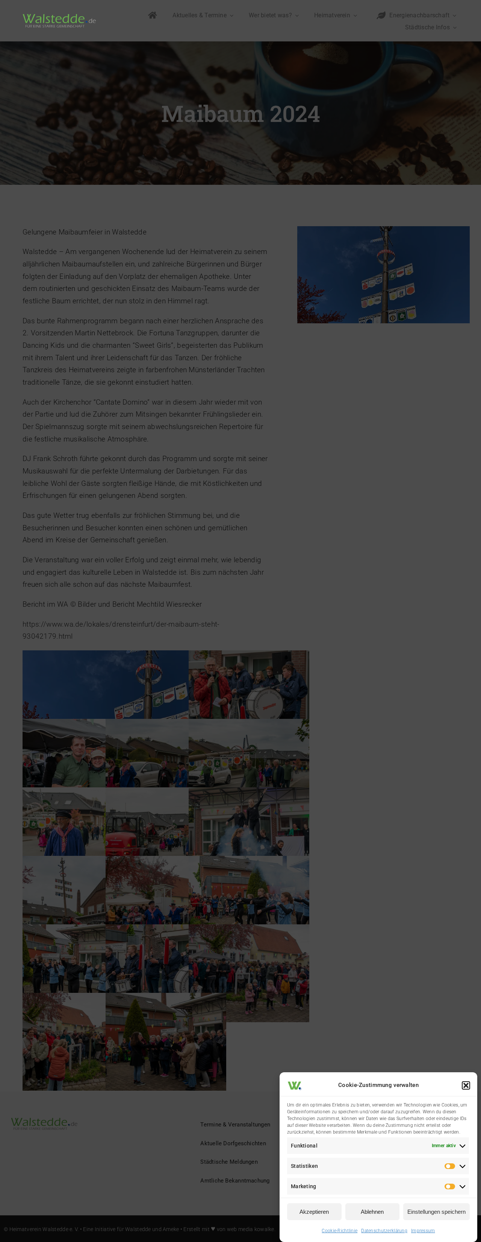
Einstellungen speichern (436, 1212)
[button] (466, 1085)
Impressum (423, 1230)
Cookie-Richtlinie (339, 1230)
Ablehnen (372, 1212)
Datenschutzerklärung (384, 1230)
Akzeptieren (314, 1212)
